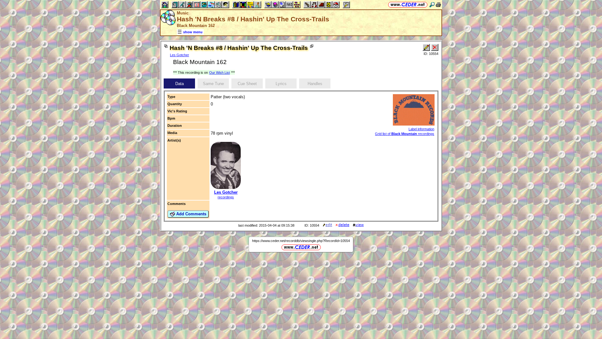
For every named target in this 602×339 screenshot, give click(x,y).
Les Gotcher (179, 55)
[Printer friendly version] (438, 4)
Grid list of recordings (404, 134)
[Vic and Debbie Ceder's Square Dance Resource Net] (407, 4)
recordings (226, 197)
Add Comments (190, 214)
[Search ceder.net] (432, 4)
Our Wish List (219, 72)
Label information (421, 129)
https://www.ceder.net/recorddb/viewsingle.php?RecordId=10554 (301, 241)
